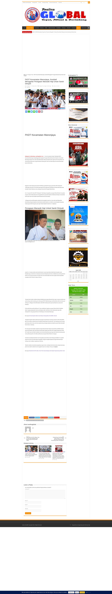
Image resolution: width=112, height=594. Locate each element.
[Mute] (84, 86)
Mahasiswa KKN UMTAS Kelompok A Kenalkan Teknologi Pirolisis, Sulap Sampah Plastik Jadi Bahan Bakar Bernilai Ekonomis (58, 456)
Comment (27, 489)
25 (73, 278)
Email (26, 504)
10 (70, 275)
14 (81, 275)
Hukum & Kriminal (52, 27)
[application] (78, 82)
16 (86, 275)
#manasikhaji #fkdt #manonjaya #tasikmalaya (35, 420)
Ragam (78, 27)
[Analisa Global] (56, 14)
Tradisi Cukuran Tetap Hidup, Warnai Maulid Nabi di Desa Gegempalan (31, 454)
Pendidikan (58, 27)
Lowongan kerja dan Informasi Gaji (83, 524)
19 (76, 277)
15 (83, 275)
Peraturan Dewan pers (53, 2)
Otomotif (68, 27)
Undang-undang (45, 2)
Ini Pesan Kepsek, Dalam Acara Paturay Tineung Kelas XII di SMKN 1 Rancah (43, 315)
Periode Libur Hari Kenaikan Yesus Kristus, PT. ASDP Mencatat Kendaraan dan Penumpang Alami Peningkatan (57, 438)
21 (81, 277)
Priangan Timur (30, 27)
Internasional (84, 27)
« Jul (78, 281)
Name (26, 500)
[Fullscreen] (86, 86)
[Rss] (81, 2)
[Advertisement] (56, 46)
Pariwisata (74, 27)
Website (26, 508)
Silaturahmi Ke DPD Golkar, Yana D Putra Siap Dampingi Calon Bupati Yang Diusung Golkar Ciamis (47, 350)
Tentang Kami (34, 2)
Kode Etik (60, 2)
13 (78, 275)
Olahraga (63, 27)
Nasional (41, 27)
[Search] (89, 2)
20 (78, 277)
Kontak (39, 2)
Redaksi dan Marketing (27, 2)
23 (86, 277)
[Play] (70, 86)
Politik (46, 27)
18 (73, 277)
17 (70, 277)
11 (73, 275)
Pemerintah (37, 27)
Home (24, 27)
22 (83, 277)
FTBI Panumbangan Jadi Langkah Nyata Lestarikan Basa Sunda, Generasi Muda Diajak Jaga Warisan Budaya (45, 455)
